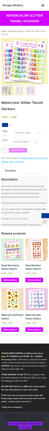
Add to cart (18, 150)
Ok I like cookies (15, 424)
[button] (43, 42)
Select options (10, 280)
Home (3, 31)
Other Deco (19, 162)
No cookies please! (33, 424)
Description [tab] (10, 170)
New (11, 162)
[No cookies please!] (46, 421)
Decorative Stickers (16, 31)
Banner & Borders (29, 158)
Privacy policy (25, 427)
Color (5, 140)
